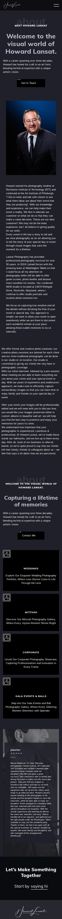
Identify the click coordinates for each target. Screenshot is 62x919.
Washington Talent (36, 264)
